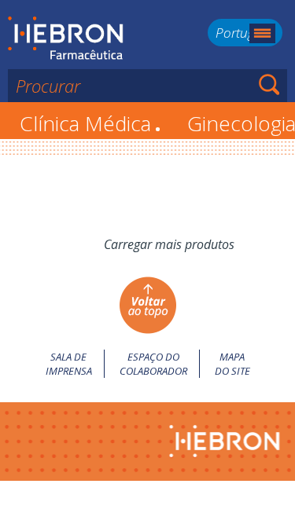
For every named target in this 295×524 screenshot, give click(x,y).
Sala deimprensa (69, 364)
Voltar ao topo (147, 305)
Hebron (66, 38)
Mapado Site (232, 364)
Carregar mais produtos (169, 244)
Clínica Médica (90, 123)
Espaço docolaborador (153, 364)
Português (245, 33)
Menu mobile (262, 33)
